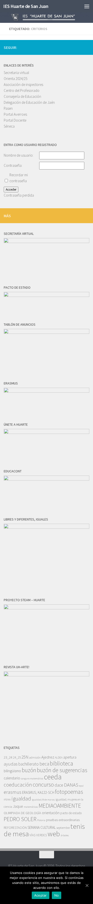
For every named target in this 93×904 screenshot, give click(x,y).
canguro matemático (32, 778)
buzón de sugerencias (62, 770)
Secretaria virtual (16, 72)
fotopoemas (69, 791)
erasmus (12, 792)
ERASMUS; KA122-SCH (38, 792)
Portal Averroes (15, 114)
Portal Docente (15, 120)
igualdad (21, 798)
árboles (65, 835)
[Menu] (87, 6)
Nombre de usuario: (18, 155)
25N (25, 757)
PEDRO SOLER (20, 819)
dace (59, 785)
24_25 (17, 757)
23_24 (8, 757)
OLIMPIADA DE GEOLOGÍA (22, 813)
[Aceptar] (86, 885)
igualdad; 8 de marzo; (43, 799)
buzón (29, 770)
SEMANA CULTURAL (42, 827)
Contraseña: (13, 165)
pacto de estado (71, 813)
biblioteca (61, 763)
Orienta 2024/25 (15, 78)
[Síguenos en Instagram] (70, 47)
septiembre (63, 828)
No (56, 895)
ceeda (53, 776)
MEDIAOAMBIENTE (60, 805)
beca (44, 764)
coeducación (18, 784)
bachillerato (28, 764)
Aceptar (40, 895)
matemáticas (31, 806)
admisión (35, 757)
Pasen (8, 108)
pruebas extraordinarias (63, 820)
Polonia (41, 820)
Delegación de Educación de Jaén (29, 102)
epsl (81, 785)
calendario (12, 778)
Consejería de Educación (22, 96)
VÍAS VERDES (38, 835)
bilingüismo (12, 770)
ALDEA (58, 757)
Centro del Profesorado (21, 90)
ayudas (11, 764)
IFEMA (7, 799)
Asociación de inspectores (23, 84)
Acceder (11, 189)
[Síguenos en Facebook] (86, 47)
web (54, 833)
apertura (69, 757)
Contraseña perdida (19, 195)
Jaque (18, 806)
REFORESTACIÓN (15, 828)
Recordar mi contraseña (18, 178)
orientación (51, 812)
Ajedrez (47, 757)
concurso (43, 784)
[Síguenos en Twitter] (78, 47)
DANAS (71, 785)
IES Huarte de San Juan (25, 6)
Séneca (9, 126)
